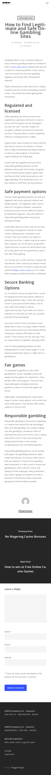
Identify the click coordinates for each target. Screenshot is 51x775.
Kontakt (8, 751)
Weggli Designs (17, 767)
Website (8, 657)
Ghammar (18, 42)
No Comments (25, 46)
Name (8, 631)
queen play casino (19, 67)
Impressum (9, 754)
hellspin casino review (22, 270)
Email (8, 644)
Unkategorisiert (26, 18)
